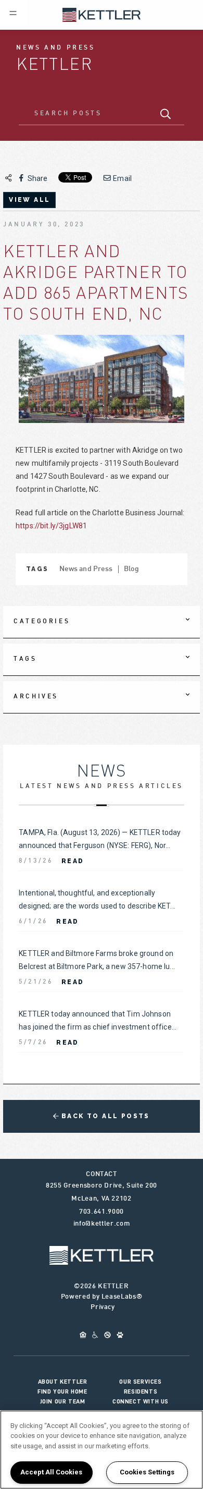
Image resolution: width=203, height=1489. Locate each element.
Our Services (140, 1381)
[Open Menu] (13, 13)
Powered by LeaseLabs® (102, 1297)
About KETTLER (62, 1381)
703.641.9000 (101, 1212)
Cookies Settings (147, 1472)
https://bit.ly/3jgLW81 (51, 526)
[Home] (101, 14)
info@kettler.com (101, 1224)
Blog (131, 569)
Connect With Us (140, 1401)
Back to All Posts (104, 1116)
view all (29, 199)
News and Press (86, 569)
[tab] (101, 622)
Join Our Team (62, 1401)
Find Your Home (62, 1391)
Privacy (103, 1307)
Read (72, 861)
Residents (140, 1391)
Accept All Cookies (51, 1472)
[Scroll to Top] (101, 1255)
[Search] (165, 114)
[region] (101, 1449)
